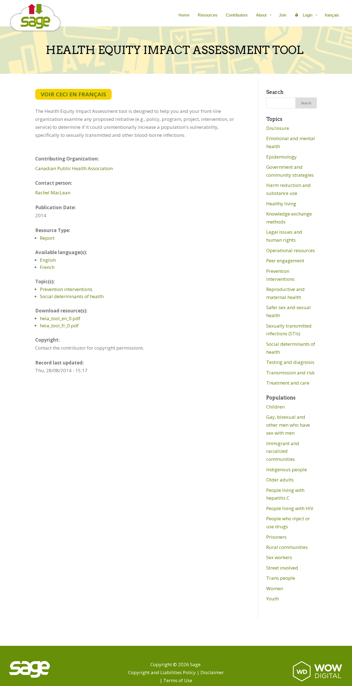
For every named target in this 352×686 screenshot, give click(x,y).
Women (274, 588)
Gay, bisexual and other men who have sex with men (288, 425)
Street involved (282, 568)
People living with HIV (289, 508)
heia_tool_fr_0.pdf (59, 325)
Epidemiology (281, 157)
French (47, 267)
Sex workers (279, 557)
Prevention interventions (66, 289)
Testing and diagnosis (290, 362)
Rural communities (287, 547)
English (48, 260)
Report (47, 238)
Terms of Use (177, 680)
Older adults (280, 480)
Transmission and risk (290, 372)
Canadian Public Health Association (74, 168)
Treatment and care (287, 383)
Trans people (280, 578)
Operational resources (290, 250)
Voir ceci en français (73, 94)
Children (275, 407)
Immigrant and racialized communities (282, 451)
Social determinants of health (72, 296)
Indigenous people (286, 469)
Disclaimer (212, 672)
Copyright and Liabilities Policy (162, 672)
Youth (272, 598)
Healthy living (281, 203)
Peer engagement (285, 260)
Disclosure (277, 128)
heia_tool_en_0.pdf (60, 318)
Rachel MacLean (52, 192)
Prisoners (276, 537)
